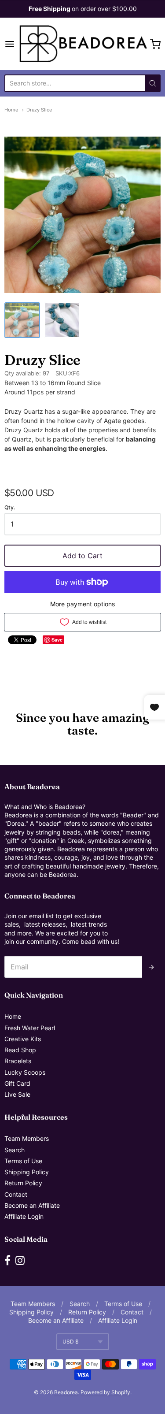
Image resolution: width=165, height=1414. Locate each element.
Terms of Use (23, 1161)
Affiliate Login (24, 1216)
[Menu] (10, 44)
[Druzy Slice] (22, 320)
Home (11, 110)
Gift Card (17, 1083)
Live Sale (17, 1094)
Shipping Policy (26, 1172)
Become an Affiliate (32, 1205)
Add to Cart (82, 555)
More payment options (82, 604)
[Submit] (153, 83)
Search (14, 1150)
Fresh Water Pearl (29, 1028)
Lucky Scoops (24, 1072)
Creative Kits (22, 1039)
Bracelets (17, 1061)
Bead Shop (20, 1050)
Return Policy (23, 1183)
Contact (15, 1194)
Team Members (26, 1138)
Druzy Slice (39, 110)
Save (56, 639)
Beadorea (66, 1392)
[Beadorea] (82, 44)
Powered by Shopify (105, 1392)
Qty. (9, 508)
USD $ (70, 1341)
